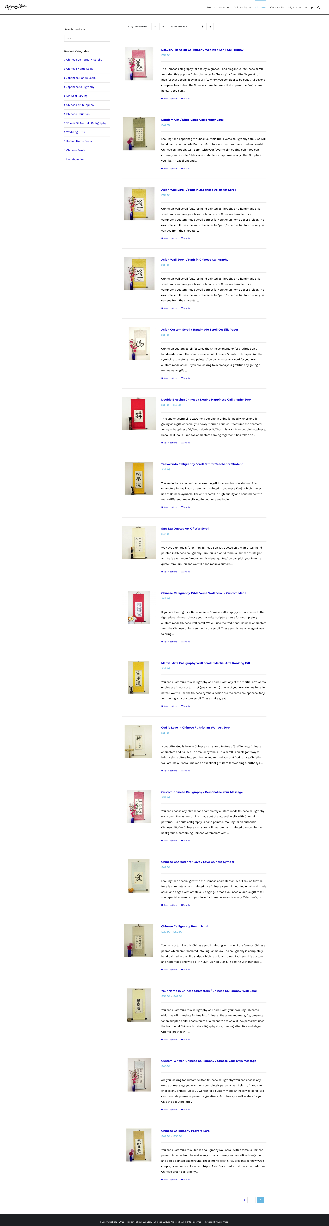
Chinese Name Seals (79, 68)
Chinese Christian (78, 114)
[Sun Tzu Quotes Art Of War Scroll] (138, 542)
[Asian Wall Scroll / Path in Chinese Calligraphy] (138, 273)
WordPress (222, 1222)
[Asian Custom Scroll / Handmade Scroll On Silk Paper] (138, 343)
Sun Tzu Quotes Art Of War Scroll (185, 528)
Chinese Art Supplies (80, 105)
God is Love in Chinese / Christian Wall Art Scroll (196, 727)
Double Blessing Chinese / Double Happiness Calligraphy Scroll (206, 399)
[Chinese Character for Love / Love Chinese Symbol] (138, 876)
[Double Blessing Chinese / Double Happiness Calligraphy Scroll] (138, 413)
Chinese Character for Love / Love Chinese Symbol (197, 862)
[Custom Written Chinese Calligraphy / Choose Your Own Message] (138, 1075)
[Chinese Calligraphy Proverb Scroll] (138, 1145)
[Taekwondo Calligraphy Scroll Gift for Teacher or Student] (138, 478)
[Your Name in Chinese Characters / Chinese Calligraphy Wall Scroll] (138, 1005)
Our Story (147, 1222)
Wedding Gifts (75, 132)
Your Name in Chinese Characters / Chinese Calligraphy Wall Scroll (209, 991)
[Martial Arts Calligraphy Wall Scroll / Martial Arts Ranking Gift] (138, 677)
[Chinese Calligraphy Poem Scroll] (138, 940)
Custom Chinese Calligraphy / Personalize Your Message (202, 792)
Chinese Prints (75, 150)
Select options (170, 98)
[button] (318, 7)
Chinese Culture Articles (166, 1222)
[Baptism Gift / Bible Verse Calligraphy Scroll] (138, 133)
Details (186, 98)
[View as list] (210, 26)
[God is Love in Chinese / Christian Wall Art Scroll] (138, 741)
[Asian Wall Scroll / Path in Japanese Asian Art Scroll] (138, 203)
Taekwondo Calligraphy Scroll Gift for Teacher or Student (202, 464)
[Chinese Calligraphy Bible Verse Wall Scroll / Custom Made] (138, 607)
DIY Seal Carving (77, 95)
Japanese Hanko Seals (81, 77)
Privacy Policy (134, 1222)
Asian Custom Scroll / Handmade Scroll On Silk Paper (199, 329)
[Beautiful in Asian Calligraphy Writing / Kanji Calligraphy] (138, 63)
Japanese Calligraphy (80, 87)
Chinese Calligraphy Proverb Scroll (186, 1131)
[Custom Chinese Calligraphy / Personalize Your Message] (138, 806)
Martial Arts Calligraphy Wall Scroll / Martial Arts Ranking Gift (205, 663)
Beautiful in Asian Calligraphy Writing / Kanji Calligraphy (202, 49)
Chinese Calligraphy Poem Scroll (184, 926)
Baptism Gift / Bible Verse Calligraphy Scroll (192, 119)
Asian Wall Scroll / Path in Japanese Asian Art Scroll (198, 189)
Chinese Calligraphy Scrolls (84, 59)
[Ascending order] (162, 26)
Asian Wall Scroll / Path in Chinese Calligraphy (194, 259)
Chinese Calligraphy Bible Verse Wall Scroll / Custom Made (203, 593)
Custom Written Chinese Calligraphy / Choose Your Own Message (208, 1061)
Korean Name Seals (79, 141)
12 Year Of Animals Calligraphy (86, 123)
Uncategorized (75, 159)
